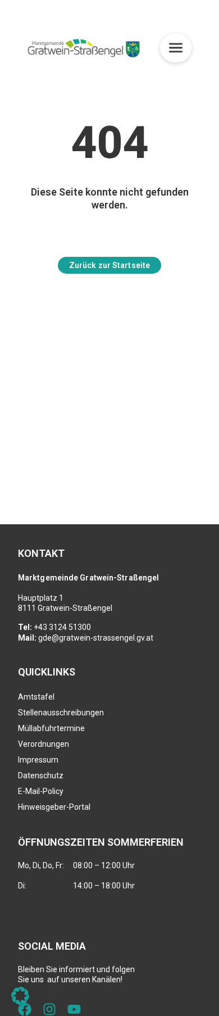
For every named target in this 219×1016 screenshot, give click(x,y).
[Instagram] (49, 1009)
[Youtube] (74, 1009)
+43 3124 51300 (62, 627)
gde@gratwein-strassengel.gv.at (95, 637)
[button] (20, 996)
